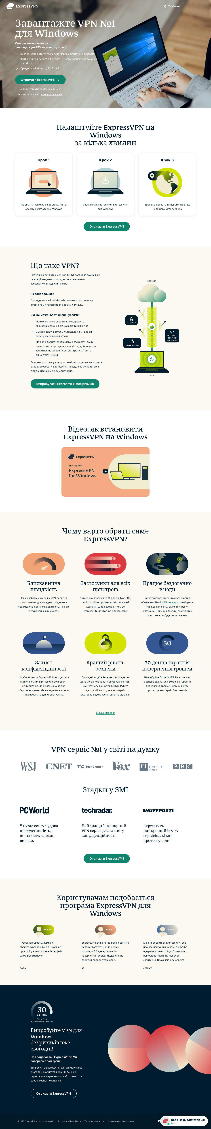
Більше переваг (105, 712)
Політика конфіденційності (69, 1121)
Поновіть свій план (51, 94)
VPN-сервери (170, 602)
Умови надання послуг (94, 1121)
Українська (174, 6)
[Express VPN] (22, 6)
